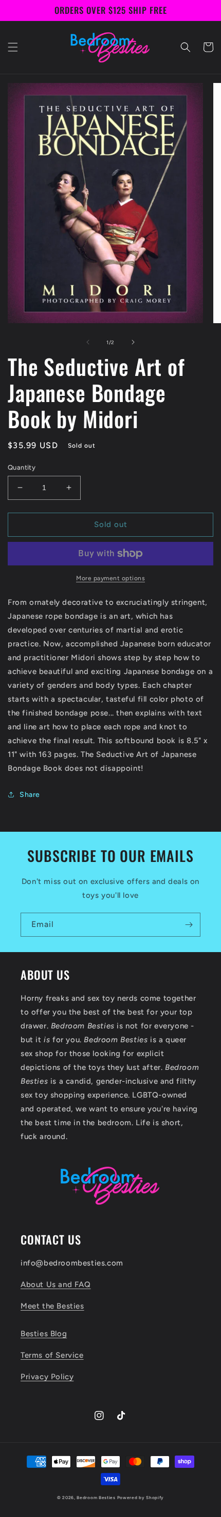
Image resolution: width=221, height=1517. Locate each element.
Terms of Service (52, 1355)
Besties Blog (44, 1333)
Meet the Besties (52, 1306)
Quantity (21, 467)
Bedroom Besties (96, 1497)
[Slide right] (133, 342)
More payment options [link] (110, 578)
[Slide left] (88, 342)
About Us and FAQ (56, 1284)
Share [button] (30, 794)
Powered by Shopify (140, 1497)
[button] (13, 47)
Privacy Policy (47, 1376)
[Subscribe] (188, 925)
